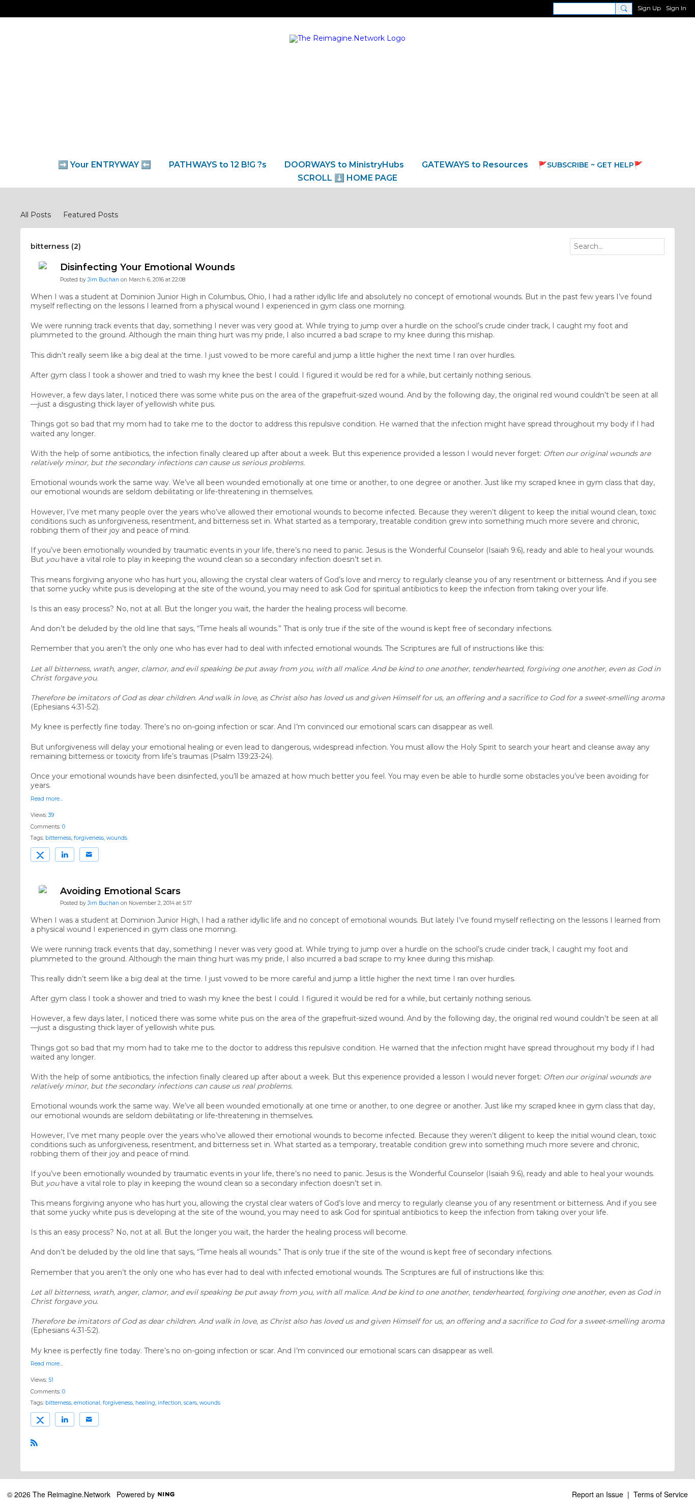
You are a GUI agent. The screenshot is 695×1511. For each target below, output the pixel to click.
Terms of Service (660, 1494)
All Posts (35, 214)
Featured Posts (90, 214)
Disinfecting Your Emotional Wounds (147, 267)
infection (169, 1403)
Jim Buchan (103, 279)
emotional (87, 1403)
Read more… (47, 799)
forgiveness (89, 838)
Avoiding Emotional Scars (120, 891)
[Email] (89, 854)
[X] (40, 854)
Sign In (676, 8)
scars (190, 1403)
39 (51, 815)
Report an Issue (597, 1494)
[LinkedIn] (64, 854)
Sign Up (649, 8)
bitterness (58, 838)
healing (145, 1403)
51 (50, 1380)
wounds (116, 838)
